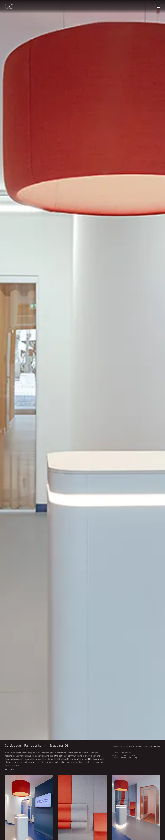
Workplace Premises (152, 746)
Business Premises (134, 746)
